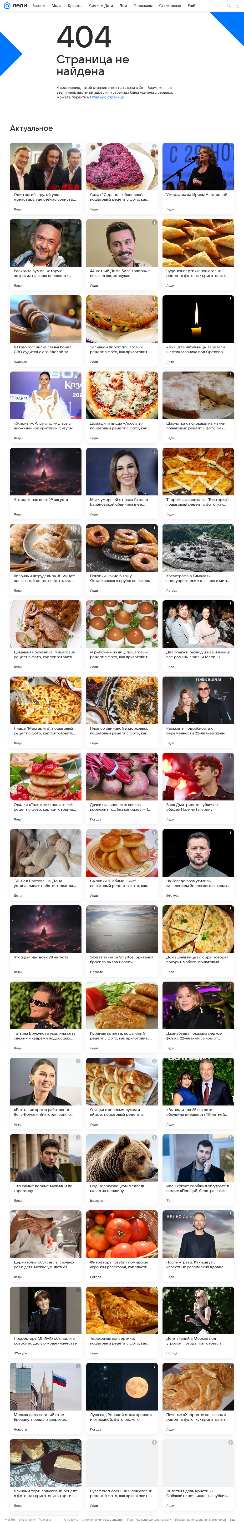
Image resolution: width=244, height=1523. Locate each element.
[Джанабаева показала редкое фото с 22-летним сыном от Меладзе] (198, 1017)
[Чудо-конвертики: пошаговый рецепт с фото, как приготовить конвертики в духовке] (198, 254)
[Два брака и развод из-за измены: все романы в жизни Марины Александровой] (198, 636)
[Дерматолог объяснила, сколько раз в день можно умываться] (45, 1246)
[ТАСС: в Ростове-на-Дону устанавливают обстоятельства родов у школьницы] (45, 865)
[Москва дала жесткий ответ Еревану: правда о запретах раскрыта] (45, 1398)
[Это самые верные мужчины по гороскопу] (45, 1170)
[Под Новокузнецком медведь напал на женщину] (122, 1170)
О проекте (71, 1519)
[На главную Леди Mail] (18, 5)
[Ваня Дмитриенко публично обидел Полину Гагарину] (198, 788)
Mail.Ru (10, 1519)
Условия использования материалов (200, 1519)
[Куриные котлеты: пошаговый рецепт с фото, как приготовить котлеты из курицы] (122, 1017)
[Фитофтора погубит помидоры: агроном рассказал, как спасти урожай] (122, 1246)
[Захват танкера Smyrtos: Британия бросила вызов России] (122, 941)
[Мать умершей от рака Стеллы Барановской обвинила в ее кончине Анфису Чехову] (122, 483)
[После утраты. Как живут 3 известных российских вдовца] (198, 1246)
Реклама (45, 1519)
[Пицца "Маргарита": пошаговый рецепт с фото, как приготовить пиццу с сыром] (45, 712)
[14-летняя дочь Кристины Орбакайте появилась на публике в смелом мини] (198, 1475)
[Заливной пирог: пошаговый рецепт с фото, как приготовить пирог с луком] (122, 331)
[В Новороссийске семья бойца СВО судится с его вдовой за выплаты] (45, 331)
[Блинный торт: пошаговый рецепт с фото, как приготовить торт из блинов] (45, 1475)
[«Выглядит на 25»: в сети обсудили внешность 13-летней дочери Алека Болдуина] (198, 1093)
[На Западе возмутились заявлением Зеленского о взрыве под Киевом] (198, 865)
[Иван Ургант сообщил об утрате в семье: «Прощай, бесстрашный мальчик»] (198, 1170)
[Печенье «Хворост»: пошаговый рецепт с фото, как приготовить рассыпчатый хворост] (198, 1398)
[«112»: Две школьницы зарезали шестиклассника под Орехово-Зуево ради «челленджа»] (198, 331)
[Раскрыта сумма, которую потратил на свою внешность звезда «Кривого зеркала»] (45, 254)
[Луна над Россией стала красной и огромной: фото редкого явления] (122, 1398)
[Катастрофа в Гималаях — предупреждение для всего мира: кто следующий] (198, 560)
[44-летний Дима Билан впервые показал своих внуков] (122, 254)
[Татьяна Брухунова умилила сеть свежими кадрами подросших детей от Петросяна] (45, 1017)
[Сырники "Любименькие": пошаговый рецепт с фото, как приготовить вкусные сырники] (122, 865)
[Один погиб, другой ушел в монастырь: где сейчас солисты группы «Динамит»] (45, 178)
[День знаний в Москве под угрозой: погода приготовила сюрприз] (198, 1322)
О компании (27, 1519)
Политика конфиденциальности (149, 1519)
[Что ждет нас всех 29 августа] (45, 483)
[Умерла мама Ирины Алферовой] (198, 178)
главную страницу (108, 97)
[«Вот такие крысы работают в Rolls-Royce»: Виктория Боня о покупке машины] (45, 1093)
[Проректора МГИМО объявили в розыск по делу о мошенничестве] (45, 1322)
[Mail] (7, 5)
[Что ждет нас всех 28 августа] (45, 941)
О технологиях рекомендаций (102, 1519)
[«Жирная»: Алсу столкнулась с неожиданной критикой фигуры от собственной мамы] (45, 407)
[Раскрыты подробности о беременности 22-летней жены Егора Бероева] (198, 712)
